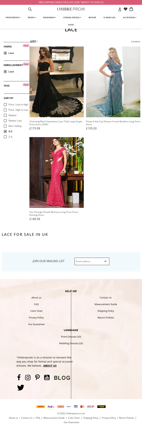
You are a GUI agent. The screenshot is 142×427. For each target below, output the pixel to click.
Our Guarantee (36, 324)
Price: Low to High (18, 104)
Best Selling (14, 126)
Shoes (71, 25)
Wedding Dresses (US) (71, 343)
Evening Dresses (71, 17)
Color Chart (36, 311)
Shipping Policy (105, 311)
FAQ (36, 304)
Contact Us (106, 297)
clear (26, 45)
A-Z (10, 131)
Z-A (10, 136)
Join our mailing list (49, 261)
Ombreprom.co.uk (75, 413)
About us (36, 297)
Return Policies (106, 317)
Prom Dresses (13, 17)
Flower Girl (110, 17)
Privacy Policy (36, 317)
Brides (31, 17)
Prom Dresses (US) (71, 336)
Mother (92, 17)
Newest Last (15, 120)
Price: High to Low (18, 110)
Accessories (129, 17)
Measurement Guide (105, 304)
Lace (11, 53)
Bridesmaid (49, 17)
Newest (12, 115)
